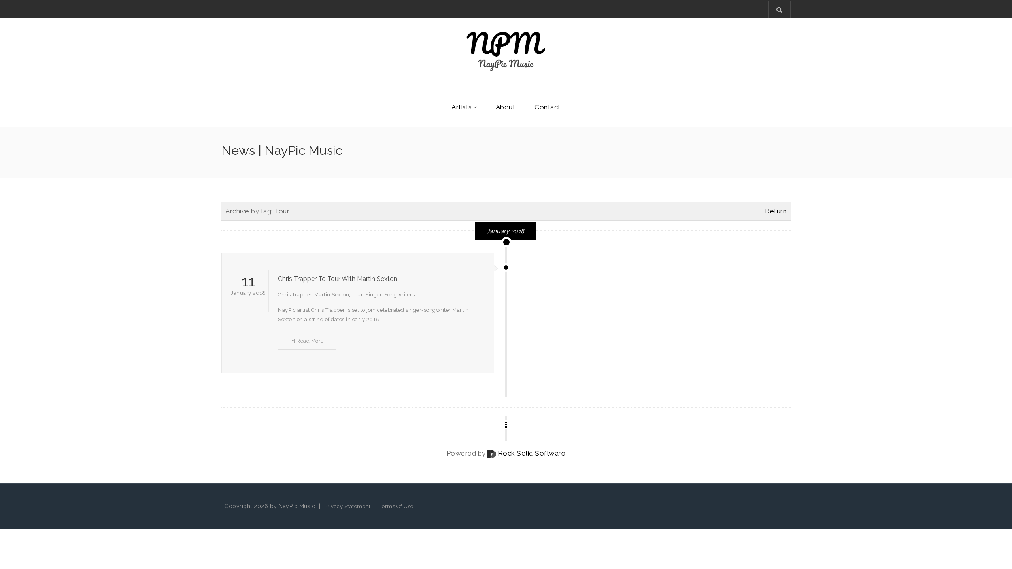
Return (776, 211)
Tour (357, 295)
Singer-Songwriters (390, 295)
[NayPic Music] (506, 51)
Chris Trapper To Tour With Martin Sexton (337, 279)
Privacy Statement (347, 506)
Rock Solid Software (532, 453)
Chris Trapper (295, 295)
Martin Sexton (331, 295)
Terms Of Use (396, 506)
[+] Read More (307, 341)
